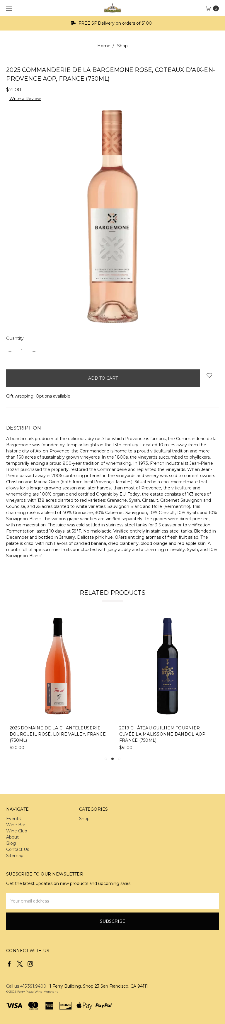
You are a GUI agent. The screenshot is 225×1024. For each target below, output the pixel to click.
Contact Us (17, 849)
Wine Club (16, 831)
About (12, 837)
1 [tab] (106, 759)
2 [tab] (112, 759)
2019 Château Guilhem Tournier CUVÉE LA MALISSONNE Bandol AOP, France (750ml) (163, 734)
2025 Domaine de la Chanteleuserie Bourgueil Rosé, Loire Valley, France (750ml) (58, 734)
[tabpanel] (58, 684)
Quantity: (15, 338)
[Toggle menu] (8, 8)
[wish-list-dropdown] (209, 375)
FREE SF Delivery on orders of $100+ (115, 23)
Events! (13, 818)
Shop (84, 818)
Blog (11, 843)
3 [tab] (119, 759)
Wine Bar (15, 824)
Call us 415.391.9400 (26, 986)
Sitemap (14, 855)
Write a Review (25, 98)
